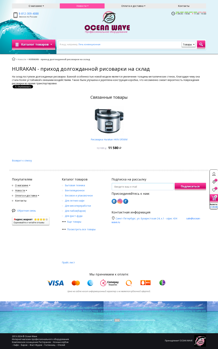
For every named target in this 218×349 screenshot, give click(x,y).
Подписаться (190, 186)
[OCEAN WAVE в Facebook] (125, 201)
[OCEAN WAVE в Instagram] (119, 201)
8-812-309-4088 (29, 13)
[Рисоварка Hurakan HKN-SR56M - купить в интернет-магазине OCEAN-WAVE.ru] (109, 120)
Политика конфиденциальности (138, 320)
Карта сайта (69, 320)
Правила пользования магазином (94, 320)
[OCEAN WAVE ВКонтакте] (114, 201)
